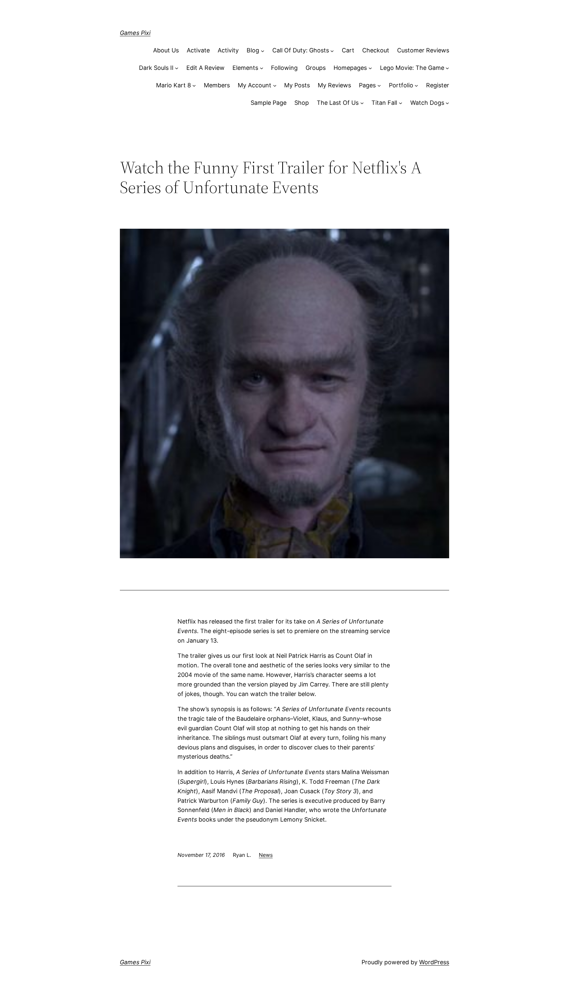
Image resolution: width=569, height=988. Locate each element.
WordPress (434, 962)
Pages (367, 85)
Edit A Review (205, 67)
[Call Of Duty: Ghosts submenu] (332, 50)
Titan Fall (384, 102)
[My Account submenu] (275, 85)
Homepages (350, 67)
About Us (166, 50)
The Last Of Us (338, 102)
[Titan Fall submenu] (400, 103)
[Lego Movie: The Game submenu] (447, 68)
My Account (254, 85)
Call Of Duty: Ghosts (300, 50)
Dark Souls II (156, 67)
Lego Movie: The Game (412, 67)
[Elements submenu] (261, 68)
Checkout (375, 50)
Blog (253, 50)
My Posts (297, 85)
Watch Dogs (427, 102)
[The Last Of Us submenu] (362, 103)
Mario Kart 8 (173, 85)
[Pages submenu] (379, 85)
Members (217, 85)
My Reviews (334, 85)
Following (284, 67)
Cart (348, 50)
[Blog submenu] (262, 50)
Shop (301, 102)
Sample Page (268, 102)
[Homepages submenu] (370, 68)
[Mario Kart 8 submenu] (194, 85)
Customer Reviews (423, 50)
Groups (316, 67)
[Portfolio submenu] (416, 85)
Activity (228, 50)
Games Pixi (135, 32)
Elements (245, 67)
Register (437, 85)
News (266, 855)
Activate (198, 50)
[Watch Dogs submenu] (447, 103)
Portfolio (401, 85)
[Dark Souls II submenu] (176, 68)
